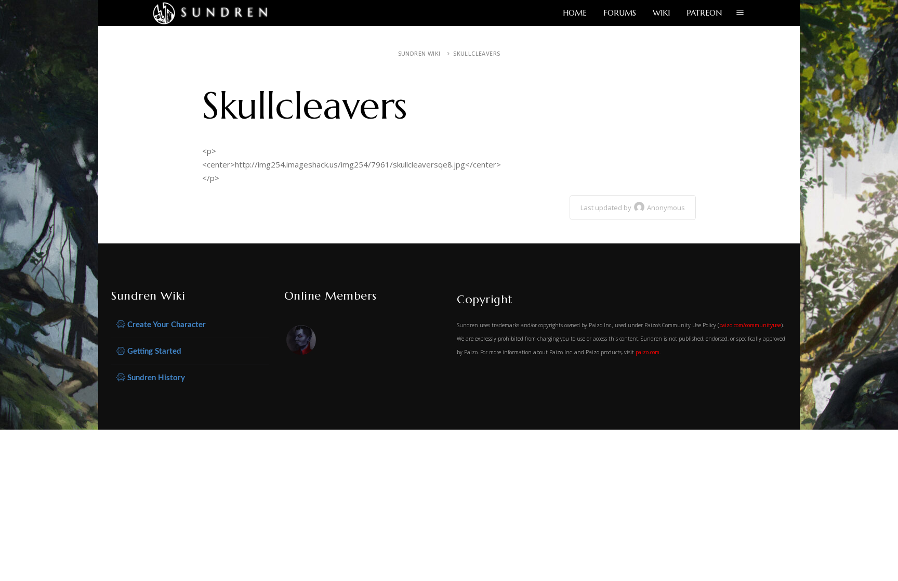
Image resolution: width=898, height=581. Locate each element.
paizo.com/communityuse (750, 325)
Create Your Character (165, 325)
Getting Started (153, 351)
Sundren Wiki (419, 53)
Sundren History (155, 378)
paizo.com (647, 352)
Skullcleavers (476, 53)
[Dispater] (302, 342)
